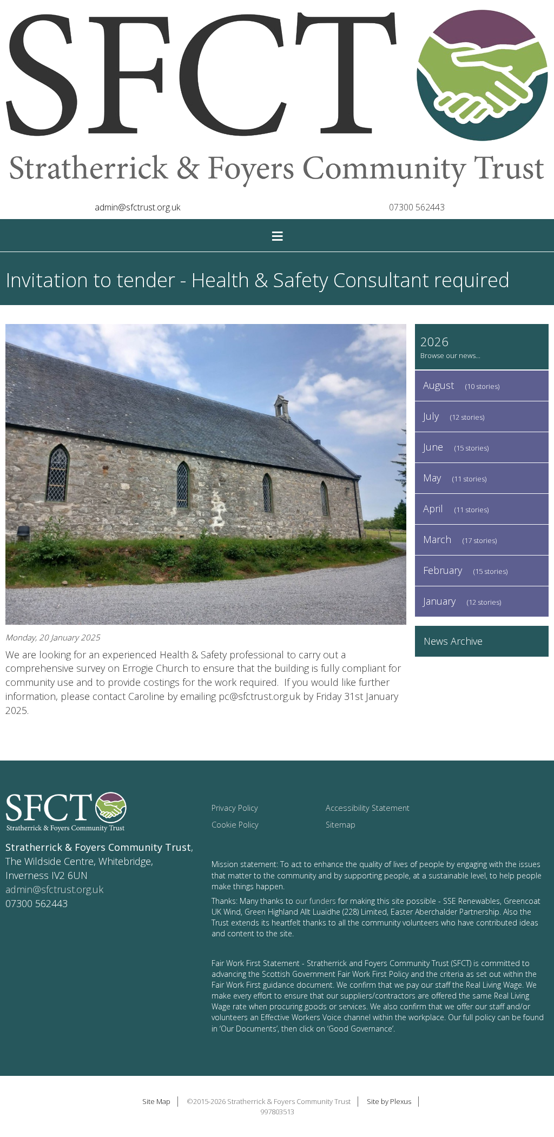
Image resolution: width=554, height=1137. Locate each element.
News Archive (453, 640)
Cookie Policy (235, 824)
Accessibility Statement (368, 808)
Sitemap (340, 824)
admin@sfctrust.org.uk (137, 207)
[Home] (277, 100)
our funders (315, 901)
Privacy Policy (235, 808)
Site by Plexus (389, 1101)
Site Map (156, 1101)
